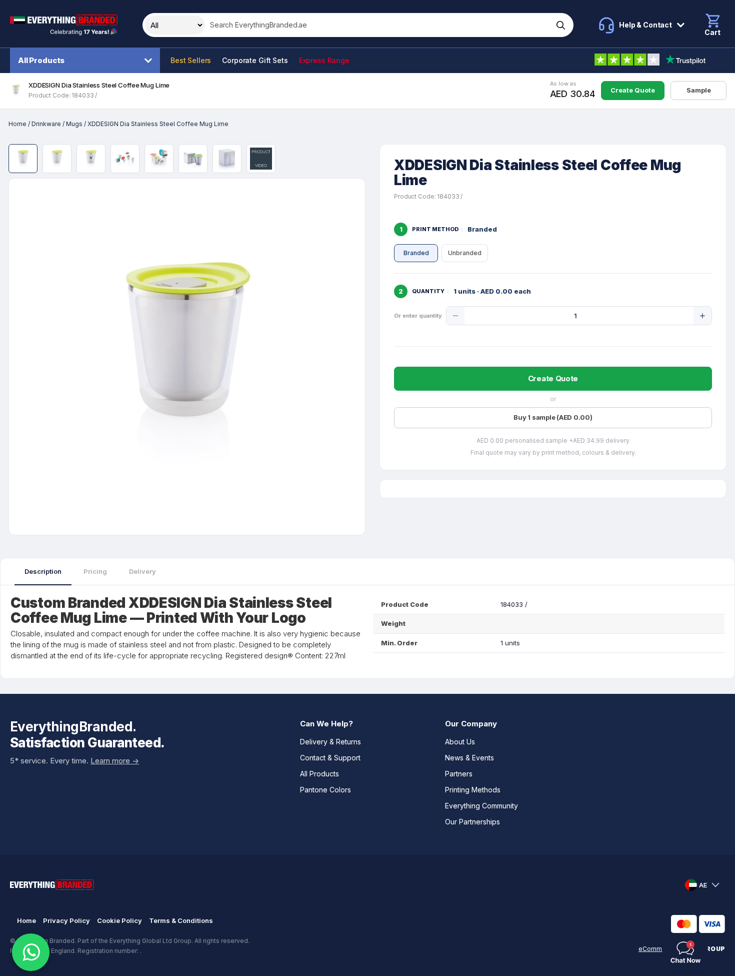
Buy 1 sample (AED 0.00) (553, 417)
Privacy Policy (66, 920)
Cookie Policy (119, 920)
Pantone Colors (325, 789)
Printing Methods (472, 789)
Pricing (95, 571)
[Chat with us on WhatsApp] (31, 952)
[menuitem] (87, 60)
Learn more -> (114, 760)
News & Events (469, 757)
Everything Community (481, 805)
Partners (458, 773)
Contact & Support (330, 757)
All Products (41, 60)
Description (43, 571)
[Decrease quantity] (455, 316)
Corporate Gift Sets (255, 60)
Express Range (324, 60)
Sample (698, 90)
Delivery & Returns (330, 741)
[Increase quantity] (703, 316)
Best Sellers (190, 60)
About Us (460, 741)
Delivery (142, 571)
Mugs (74, 124)
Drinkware (46, 124)
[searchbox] (378, 25)
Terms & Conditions (181, 920)
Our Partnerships (472, 821)
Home (17, 124)
